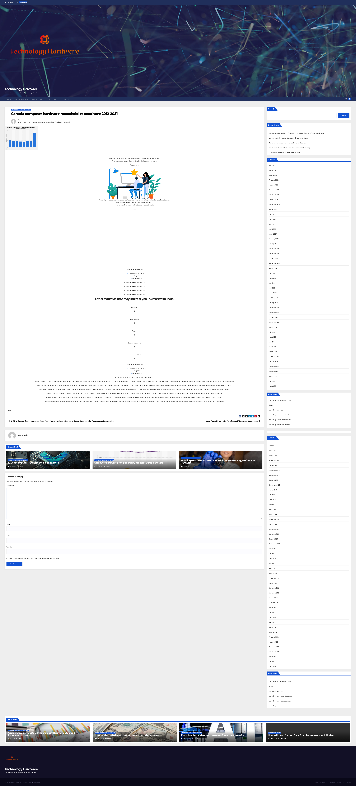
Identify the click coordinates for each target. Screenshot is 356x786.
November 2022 (274, 371)
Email (8, 535)
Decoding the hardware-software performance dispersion (288, 143)
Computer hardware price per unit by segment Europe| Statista (128, 462)
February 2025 (274, 239)
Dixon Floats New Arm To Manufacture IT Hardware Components (232, 421)
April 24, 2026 (274, 738)
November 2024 (274, 253)
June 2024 (272, 278)
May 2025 (272, 224)
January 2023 (273, 361)
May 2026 (272, 165)
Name (8, 524)
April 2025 (272, 229)
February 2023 (274, 356)
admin (22, 120)
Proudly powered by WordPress (13, 782)
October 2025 (273, 199)
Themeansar (36, 782)
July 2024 (272, 273)
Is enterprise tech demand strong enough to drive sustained (289, 138)
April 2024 (272, 288)
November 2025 (274, 195)
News (271, 405)
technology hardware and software (280, 415)
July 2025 (272, 214)
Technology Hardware (21, 89)
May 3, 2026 (13, 738)
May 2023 (272, 342)
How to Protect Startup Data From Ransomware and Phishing (289, 148)
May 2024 (272, 283)
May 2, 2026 (100, 738)
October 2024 (273, 258)
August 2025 (273, 209)
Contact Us (37, 99)
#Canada (34, 122)
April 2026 (272, 170)
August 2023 (273, 327)
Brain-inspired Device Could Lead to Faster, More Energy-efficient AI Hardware (218, 461)
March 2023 (273, 352)
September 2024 (274, 263)
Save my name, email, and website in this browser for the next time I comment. (34, 558)
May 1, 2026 (187, 738)
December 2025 (274, 190)
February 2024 (274, 298)
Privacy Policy (52, 99)
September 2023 (274, 322)
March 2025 (273, 234)
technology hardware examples (279, 424)
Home (9, 99)
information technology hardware (21, 109)
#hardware (58, 122)
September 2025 (274, 204)
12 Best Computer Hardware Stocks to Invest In (33, 462)
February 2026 (274, 180)
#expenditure (50, 122)
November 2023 (274, 312)
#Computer (41, 122)
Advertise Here (21, 99)
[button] (346, 99)
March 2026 (273, 175)
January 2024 (273, 302)
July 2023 (272, 332)
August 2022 (273, 376)
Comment (10, 486)
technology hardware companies (280, 420)
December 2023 (274, 307)
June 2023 (272, 337)
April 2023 (272, 347)
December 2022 (274, 366)
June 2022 (272, 386)
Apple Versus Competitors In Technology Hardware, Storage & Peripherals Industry (297, 133)
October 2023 (273, 317)
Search (271, 109)
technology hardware (276, 410)
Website (9, 547)
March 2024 (273, 293)
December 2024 (274, 249)
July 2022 (272, 381)
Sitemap (65, 99)
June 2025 (272, 219)
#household (66, 122)
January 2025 (273, 244)
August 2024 (273, 268)
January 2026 (273, 185)
